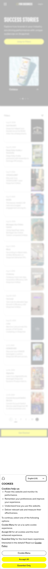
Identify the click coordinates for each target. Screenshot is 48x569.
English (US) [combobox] (33, 478)
